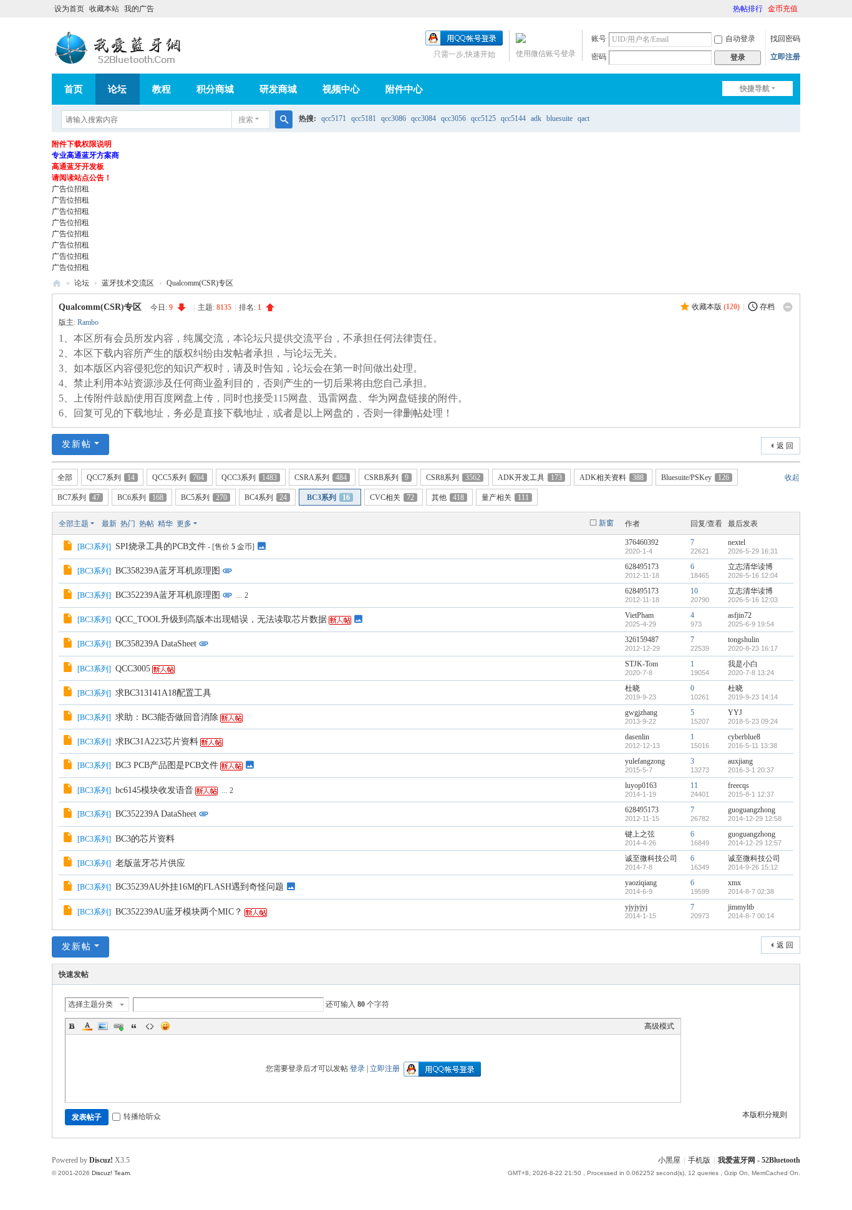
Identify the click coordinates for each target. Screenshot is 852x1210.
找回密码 (785, 38)
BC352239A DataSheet (155, 814)
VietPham (639, 615)
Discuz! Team (111, 1172)
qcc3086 (393, 118)
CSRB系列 (386, 477)
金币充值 (783, 8)
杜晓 (632, 688)
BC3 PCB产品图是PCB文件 (166, 765)
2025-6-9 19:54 (751, 624)
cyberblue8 (744, 736)
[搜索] (284, 119)
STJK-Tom (641, 664)
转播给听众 (142, 1116)
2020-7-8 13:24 (751, 672)
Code (149, 1026)
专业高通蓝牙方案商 (85, 155)
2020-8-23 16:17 (753, 648)
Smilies (165, 1026)
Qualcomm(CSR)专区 (200, 283)
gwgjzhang (641, 712)
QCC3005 (132, 668)
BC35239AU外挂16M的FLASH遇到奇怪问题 (199, 886)
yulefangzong (645, 761)
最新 (109, 523)
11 (694, 785)
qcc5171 (333, 118)
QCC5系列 (178, 477)
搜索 (245, 119)
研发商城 (278, 89)
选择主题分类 (90, 1004)
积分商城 (215, 89)
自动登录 (740, 38)
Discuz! (101, 1160)
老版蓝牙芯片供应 (150, 863)
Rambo (88, 322)
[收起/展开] (787, 307)
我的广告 (139, 8)
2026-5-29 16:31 (753, 551)
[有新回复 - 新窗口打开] (69, 547)
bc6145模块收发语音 (154, 790)
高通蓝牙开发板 (78, 166)
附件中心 (404, 89)
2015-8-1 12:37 (751, 794)
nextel (736, 542)
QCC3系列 (249, 477)
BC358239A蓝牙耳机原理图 (167, 570)
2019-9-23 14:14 (753, 697)
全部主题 (74, 523)
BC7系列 (78, 497)
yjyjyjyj (636, 907)
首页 (73, 89)
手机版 (699, 1160)
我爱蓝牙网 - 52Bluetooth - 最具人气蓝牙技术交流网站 (57, 283)
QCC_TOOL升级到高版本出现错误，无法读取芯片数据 (221, 619)
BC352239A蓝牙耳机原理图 (167, 595)
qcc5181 (363, 118)
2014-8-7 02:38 (751, 891)
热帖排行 (748, 8)
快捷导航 (755, 88)
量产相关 (505, 497)
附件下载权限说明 (82, 144)
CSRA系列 (320, 477)
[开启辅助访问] (727, 8)
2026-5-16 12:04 (753, 575)
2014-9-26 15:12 (753, 867)
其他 (448, 497)
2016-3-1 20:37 (751, 770)
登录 (357, 1068)
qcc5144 (513, 118)
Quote (134, 1026)
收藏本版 (716, 306)
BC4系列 (265, 497)
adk (536, 118)
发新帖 (77, 444)
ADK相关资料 (611, 477)
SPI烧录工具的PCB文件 (160, 546)
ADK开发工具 (530, 477)
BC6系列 (140, 497)
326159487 (642, 639)
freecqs (738, 785)
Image (103, 1026)
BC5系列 (204, 497)
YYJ (735, 712)
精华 (165, 523)
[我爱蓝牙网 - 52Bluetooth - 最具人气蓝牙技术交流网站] (120, 48)
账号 (598, 38)
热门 (127, 523)
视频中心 (341, 89)
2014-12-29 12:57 (755, 843)
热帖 (146, 523)
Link (118, 1026)
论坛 (117, 89)
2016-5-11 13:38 (752, 745)
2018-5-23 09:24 (753, 721)
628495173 (642, 566)
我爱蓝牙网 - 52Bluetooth (759, 1160)
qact (583, 118)
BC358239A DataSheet (155, 643)
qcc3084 (423, 118)
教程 (161, 89)
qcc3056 (453, 118)
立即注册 (785, 56)
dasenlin (637, 736)
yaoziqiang (641, 882)
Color (87, 1026)
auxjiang (740, 761)
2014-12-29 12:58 (755, 818)
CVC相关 (392, 497)
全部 (64, 477)
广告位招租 (70, 189)
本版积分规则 (764, 1114)
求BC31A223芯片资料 (156, 741)
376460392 (642, 542)
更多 (184, 523)
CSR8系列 (453, 477)
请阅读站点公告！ (82, 177)
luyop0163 (641, 785)
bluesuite (559, 118)
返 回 (785, 445)
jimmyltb (741, 907)
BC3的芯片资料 (145, 838)
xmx (734, 882)
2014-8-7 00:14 (751, 916)
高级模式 (659, 1026)
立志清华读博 (750, 566)
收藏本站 (104, 8)
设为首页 (69, 8)
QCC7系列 (111, 477)
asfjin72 (740, 615)
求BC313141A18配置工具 (163, 693)
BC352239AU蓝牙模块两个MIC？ (179, 911)
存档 (767, 306)
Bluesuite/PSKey (695, 477)
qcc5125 (483, 118)
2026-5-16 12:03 (753, 599)
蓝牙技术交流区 (128, 283)
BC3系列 (328, 497)
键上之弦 (640, 834)
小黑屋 (669, 1160)
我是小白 (743, 664)
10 (694, 591)
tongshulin (743, 639)
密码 (598, 56)
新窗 (606, 523)
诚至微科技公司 (651, 858)
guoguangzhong (751, 809)
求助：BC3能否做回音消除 (166, 717)
